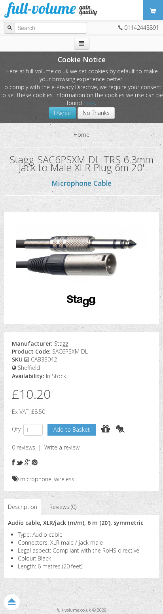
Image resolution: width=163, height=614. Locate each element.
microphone (35, 479)
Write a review (62, 447)
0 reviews (23, 447)
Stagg (61, 343)
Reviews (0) (62, 507)
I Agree (62, 113)
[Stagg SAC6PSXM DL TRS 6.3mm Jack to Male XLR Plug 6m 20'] (81, 252)
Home (81, 134)
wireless (64, 479)
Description (22, 507)
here (89, 103)
